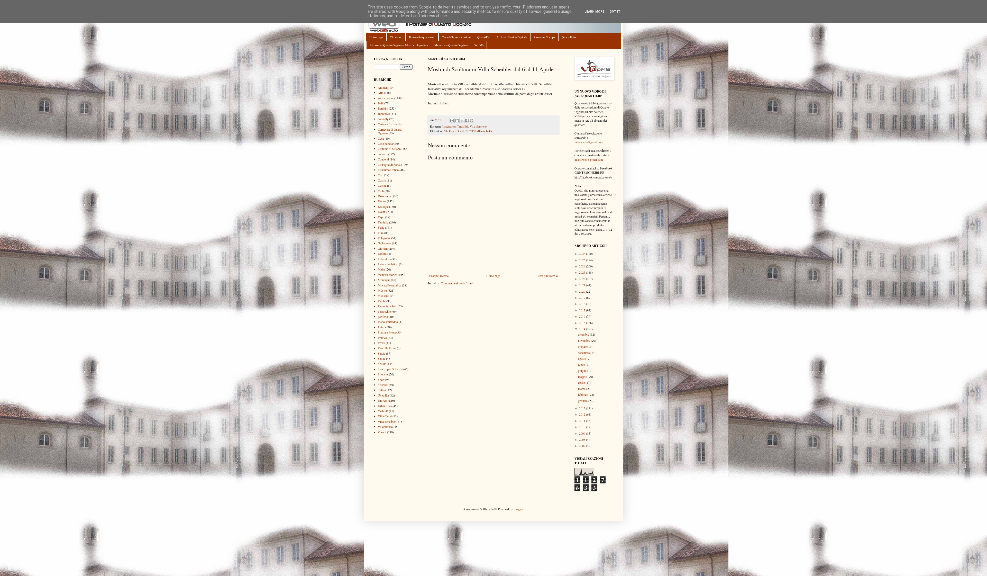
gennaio (583, 401)
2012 (582, 414)
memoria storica (387, 275)
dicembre (584, 334)
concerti (382, 154)
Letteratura (384, 259)
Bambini (383, 108)
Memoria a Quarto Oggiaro (451, 45)
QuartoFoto (569, 37)
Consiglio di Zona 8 (390, 165)
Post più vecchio (548, 276)
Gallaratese (384, 243)
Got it (614, 11)
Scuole (382, 364)
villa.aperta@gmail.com (588, 142)
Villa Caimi (385, 416)
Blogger (518, 509)
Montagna (384, 280)
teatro (381, 390)
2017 (582, 310)
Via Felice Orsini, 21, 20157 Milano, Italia (468, 131)
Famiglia (383, 222)
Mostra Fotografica (389, 285)
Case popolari (386, 143)
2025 (582, 260)
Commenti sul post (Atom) (457, 283)
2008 (582, 439)
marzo (582, 388)
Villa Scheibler (478, 126)
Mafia (381, 269)
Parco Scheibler (387, 306)
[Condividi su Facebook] (466, 120)
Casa (381, 138)
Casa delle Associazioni (456, 37)
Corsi (381, 180)
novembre (584, 340)
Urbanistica (385, 406)
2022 (582, 279)
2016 (582, 316)
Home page (376, 37)
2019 (582, 297)
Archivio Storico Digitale (511, 37)
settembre (584, 352)
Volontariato (385, 427)
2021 (582, 285)
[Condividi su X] (461, 120)
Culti (381, 191)
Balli (380, 103)
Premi (381, 343)
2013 (582, 408)
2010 (582, 427)
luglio (582, 364)
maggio (583, 376)
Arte (380, 93)
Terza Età (462, 126)
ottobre (582, 346)
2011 (582, 421)
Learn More (594, 11)
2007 (582, 446)
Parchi (382, 301)
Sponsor (383, 374)
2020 (582, 291)
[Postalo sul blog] (457, 120)
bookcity (383, 119)
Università (384, 400)
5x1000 (478, 45)
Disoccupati (385, 196)
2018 (582, 304)
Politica (382, 338)
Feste (381, 227)
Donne (382, 201)
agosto (582, 358)
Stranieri (383, 385)
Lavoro (382, 253)
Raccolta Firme (387, 348)
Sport (381, 379)
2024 (582, 266)
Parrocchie (384, 311)
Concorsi (383, 159)
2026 (582, 253)
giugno (582, 370)
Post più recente (439, 276)
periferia (383, 316)
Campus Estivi (387, 124)
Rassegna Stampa (544, 37)
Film (380, 233)
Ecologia (383, 206)
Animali (383, 87)
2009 (582, 433)
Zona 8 (382, 432)
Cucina (382, 185)
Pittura (382, 327)
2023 (582, 272)
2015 (582, 323)
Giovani (383, 248)
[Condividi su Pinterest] (471, 120)
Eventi (382, 212)
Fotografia (384, 238)
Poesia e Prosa (387, 332)
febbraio (583, 394)
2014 (582, 329)
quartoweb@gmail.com (588, 159)
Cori (380, 175)
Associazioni (449, 126)
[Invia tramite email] (452, 120)
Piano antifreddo (388, 322)
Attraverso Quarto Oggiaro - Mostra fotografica (399, 45)
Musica (382, 290)
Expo (381, 217)
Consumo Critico (388, 170)
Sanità (381, 358)
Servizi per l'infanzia (390, 369)
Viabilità (383, 411)
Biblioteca (384, 114)
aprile (582, 382)
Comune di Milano (389, 149)
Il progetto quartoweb (422, 37)
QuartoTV (483, 37)
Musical (383, 295)
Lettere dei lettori (388, 264)
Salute (381, 353)
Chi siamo (396, 37)
